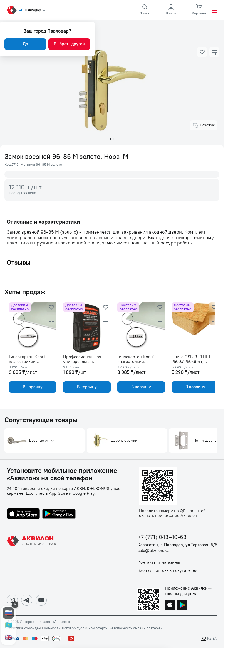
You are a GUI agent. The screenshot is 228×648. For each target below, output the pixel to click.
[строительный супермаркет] (12, 10)
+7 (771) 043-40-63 (162, 537)
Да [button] (25, 43)
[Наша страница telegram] (26, 600)
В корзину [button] (32, 386)
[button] (202, 52)
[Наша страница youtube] (41, 600)
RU (203, 638)
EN (215, 638)
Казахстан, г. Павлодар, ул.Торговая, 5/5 (177, 545)
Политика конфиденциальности (34, 628)
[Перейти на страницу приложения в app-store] (23, 514)
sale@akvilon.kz (153, 550)
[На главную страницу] (34, 553)
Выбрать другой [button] (69, 43)
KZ (209, 638)
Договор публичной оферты (85, 628)
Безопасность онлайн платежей (136, 628)
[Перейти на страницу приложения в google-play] (59, 514)
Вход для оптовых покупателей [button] (167, 570)
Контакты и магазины (159, 562)
